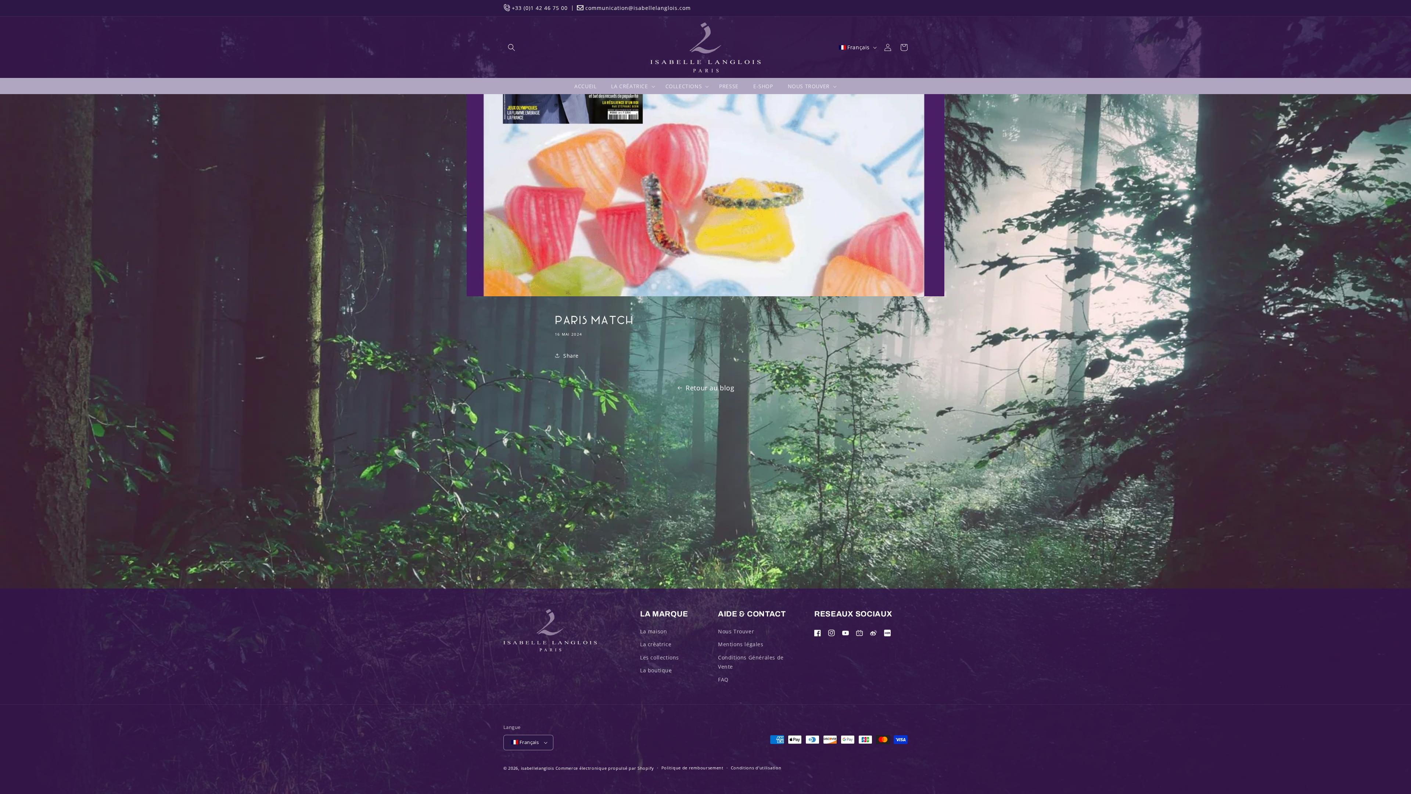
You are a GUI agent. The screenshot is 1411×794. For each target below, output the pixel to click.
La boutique (656, 670)
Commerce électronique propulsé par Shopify (605, 768)
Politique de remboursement (692, 767)
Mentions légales (741, 644)
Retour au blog (710, 387)
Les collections (659, 657)
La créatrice (655, 644)
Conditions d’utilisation (756, 767)
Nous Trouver (736, 631)
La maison (653, 631)
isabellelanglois (537, 768)
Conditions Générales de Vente (751, 662)
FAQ (723, 679)
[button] (511, 47)
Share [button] (571, 355)
